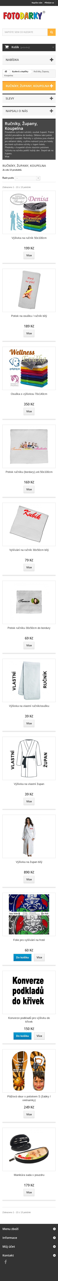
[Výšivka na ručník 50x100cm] (29, 212)
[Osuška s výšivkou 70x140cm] (29, 368)
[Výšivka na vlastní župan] (29, 758)
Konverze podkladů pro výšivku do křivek (29, 1019)
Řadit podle (8, 178)
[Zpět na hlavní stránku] (6, 72)
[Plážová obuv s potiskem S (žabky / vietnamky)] (29, 1071)
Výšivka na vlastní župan (29, 784)
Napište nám (37, 3)
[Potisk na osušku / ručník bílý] (29, 290)
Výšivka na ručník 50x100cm (29, 237)
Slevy (10, 98)
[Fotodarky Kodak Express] (29, 14)
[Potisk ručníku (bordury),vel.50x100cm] (29, 446)
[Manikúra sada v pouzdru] (29, 1149)
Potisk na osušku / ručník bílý (29, 315)
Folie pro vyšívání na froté (29, 940)
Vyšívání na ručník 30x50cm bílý (29, 549)
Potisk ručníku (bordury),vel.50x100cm (29, 471)
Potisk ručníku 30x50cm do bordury (29, 628)
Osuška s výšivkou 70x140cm (29, 393)
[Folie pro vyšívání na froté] (29, 914)
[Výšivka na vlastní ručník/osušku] (29, 680)
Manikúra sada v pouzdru (29, 1175)
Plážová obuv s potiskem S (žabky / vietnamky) (29, 1098)
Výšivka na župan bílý (29, 862)
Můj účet (8, 1246)
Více (7, 156)
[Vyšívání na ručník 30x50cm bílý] (29, 524)
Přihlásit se (49, 3)
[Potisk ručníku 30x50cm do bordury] (29, 602)
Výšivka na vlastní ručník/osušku (29, 706)
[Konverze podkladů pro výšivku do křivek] (29, 992)
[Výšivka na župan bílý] (29, 836)
